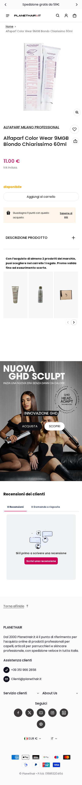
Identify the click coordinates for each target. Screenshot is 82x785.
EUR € (33, 738)
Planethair (28, 773)
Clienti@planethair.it (26, 679)
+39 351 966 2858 (23, 670)
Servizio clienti (15, 693)
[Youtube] (41, 713)
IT (52, 738)
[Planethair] (27, 15)
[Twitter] (29, 713)
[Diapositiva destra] (77, 4)
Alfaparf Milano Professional (31, 127)
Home (9, 26)
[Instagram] (52, 713)
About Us (49, 693)
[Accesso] (66, 15)
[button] (58, 15)
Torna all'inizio (13, 606)
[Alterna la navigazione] (7, 15)
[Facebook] (18, 713)
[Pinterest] (41, 724)
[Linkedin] (64, 713)
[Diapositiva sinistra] (5, 4)
